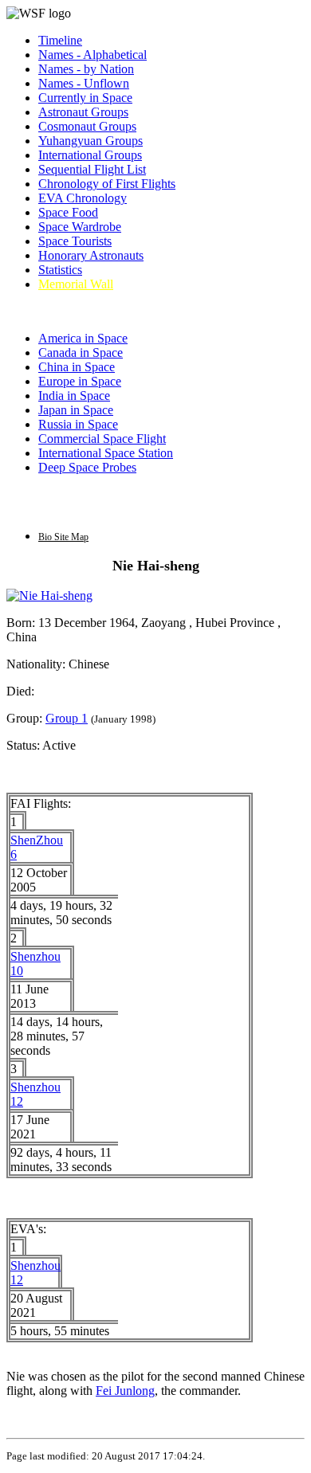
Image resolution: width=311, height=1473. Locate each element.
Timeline (60, 40)
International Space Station (105, 453)
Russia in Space (78, 424)
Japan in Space (75, 410)
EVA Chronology (82, 198)
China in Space (76, 367)
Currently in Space (85, 97)
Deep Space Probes (87, 467)
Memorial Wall (75, 284)
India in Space (74, 395)
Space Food (68, 212)
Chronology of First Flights (106, 183)
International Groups (90, 155)
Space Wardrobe (79, 226)
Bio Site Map (63, 537)
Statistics (60, 269)
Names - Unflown (83, 83)
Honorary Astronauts (91, 255)
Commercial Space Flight (102, 438)
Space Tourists (75, 241)
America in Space (83, 338)
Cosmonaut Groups (87, 126)
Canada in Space (80, 352)
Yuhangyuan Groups (90, 140)
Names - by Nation (86, 69)
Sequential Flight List (92, 169)
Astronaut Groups (83, 112)
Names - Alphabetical (92, 54)
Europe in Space (79, 381)
